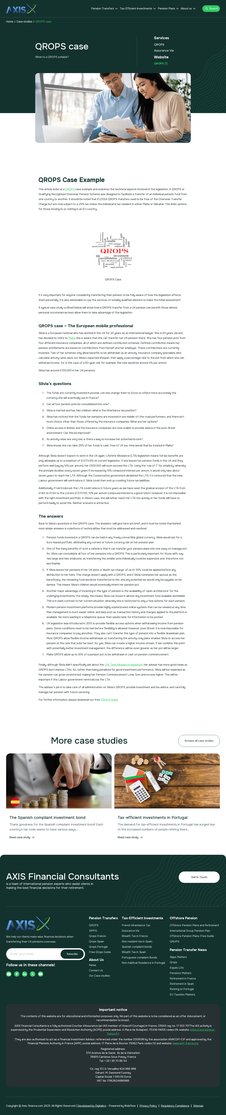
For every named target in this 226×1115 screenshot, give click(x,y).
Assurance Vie (130, 930)
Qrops (173, 962)
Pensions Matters (180, 973)
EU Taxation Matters (182, 994)
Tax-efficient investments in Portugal (152, 817)
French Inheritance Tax (136, 925)
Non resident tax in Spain (137, 941)
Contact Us (96, 970)
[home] (21, 8)
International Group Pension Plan (190, 930)
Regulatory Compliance (175, 1106)
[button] (104, 8)
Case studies (24, 21)
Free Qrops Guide (100, 952)
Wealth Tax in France (135, 936)
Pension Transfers (102, 8)
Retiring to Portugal (182, 989)
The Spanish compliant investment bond (47, 817)
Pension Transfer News (188, 950)
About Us (96, 960)
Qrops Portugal (98, 947)
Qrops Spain (96, 941)
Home (9, 21)
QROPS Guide (109, 700)
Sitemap (198, 1106)
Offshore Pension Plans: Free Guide (192, 936)
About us (186, 8)
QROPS (70, 189)
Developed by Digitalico (91, 1106)
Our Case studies (99, 975)
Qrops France (97, 936)
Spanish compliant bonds (137, 947)
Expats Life (177, 968)
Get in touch (199, 877)
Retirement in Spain (182, 984)
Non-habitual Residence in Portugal (143, 963)
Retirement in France (183, 978)
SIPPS (93, 930)
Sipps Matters (178, 957)
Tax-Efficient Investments (136, 8)
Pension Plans (166, 8)
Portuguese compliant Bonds (139, 957)
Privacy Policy (148, 1106)
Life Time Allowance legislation (124, 664)
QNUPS (174, 941)
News (92, 965)
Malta (71, 338)
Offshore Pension (183, 918)
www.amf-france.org (185, 1043)
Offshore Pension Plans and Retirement (194, 925)
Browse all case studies (199, 741)
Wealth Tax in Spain (134, 952)
